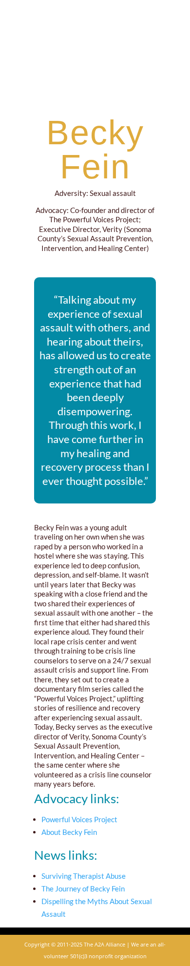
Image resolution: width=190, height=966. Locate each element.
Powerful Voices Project (79, 819)
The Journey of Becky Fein (83, 888)
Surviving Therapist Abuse (83, 875)
